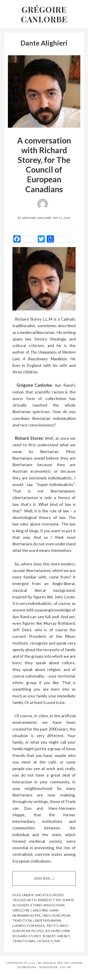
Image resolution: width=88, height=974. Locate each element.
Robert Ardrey (56, 936)
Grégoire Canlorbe (44, 14)
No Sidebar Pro (50, 963)
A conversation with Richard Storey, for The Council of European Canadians (44, 164)
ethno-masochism (48, 905)
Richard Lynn (57, 931)
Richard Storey (26, 936)
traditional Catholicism (36, 941)
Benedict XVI (49, 900)
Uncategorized (49, 895)
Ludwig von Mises (28, 926)
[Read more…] (54, 881)
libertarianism (47, 920)
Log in (65, 967)
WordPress (48, 967)
